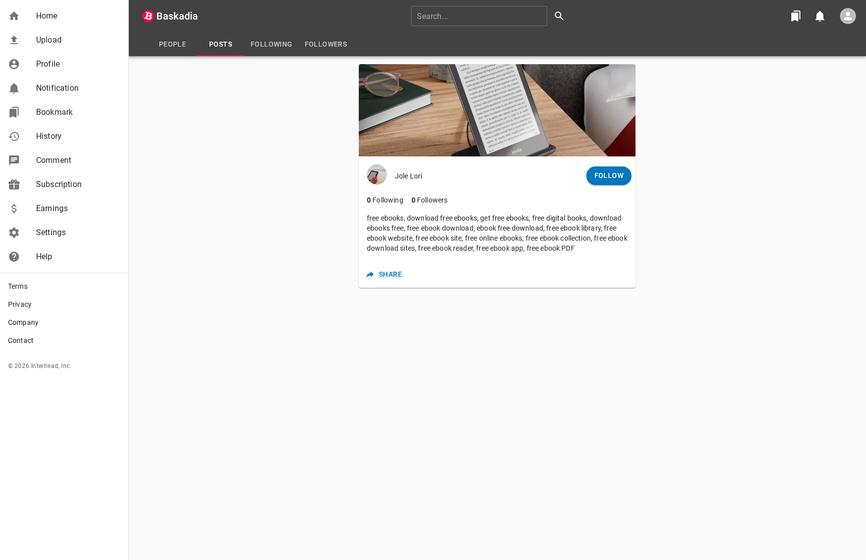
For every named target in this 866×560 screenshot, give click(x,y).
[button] (64, 16)
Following (385, 200)
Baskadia (177, 16)
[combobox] (491, 16)
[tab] (172, 44)
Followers (429, 200)
